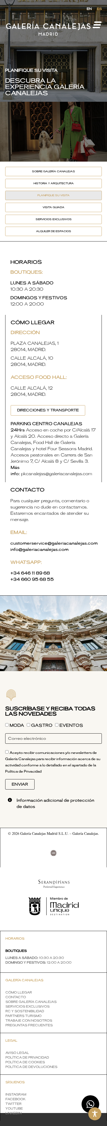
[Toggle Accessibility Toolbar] (95, 1114)
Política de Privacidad (23, 771)
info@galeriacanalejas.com (39, 550)
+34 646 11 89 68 (30, 573)
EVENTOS (71, 725)
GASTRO (41, 725)
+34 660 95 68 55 (32, 579)
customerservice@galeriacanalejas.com (54, 543)
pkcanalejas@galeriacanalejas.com (56, 474)
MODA (17, 725)
